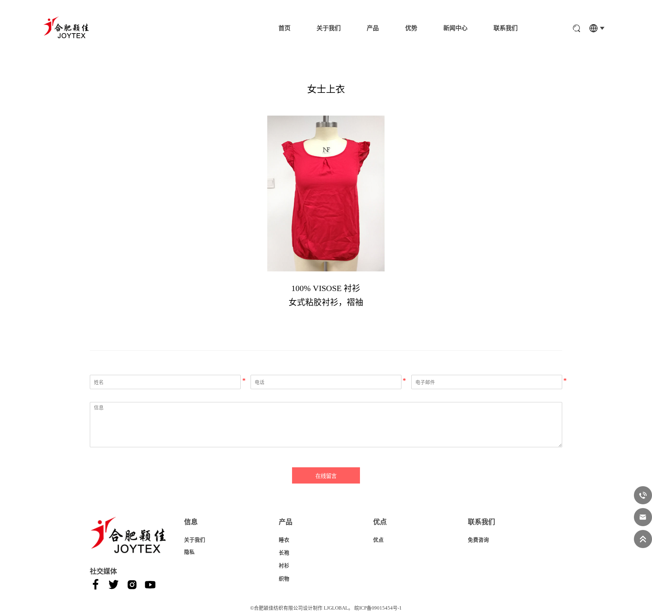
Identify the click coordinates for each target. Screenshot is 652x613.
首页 (284, 28)
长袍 (284, 553)
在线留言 (326, 476)
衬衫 (284, 565)
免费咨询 (478, 540)
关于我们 (329, 28)
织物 (284, 579)
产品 (373, 28)
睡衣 (284, 540)
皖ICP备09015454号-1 (378, 608)
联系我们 (506, 28)
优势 (411, 28)
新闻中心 (455, 28)
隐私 (189, 552)
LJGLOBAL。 (338, 608)
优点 (378, 540)
